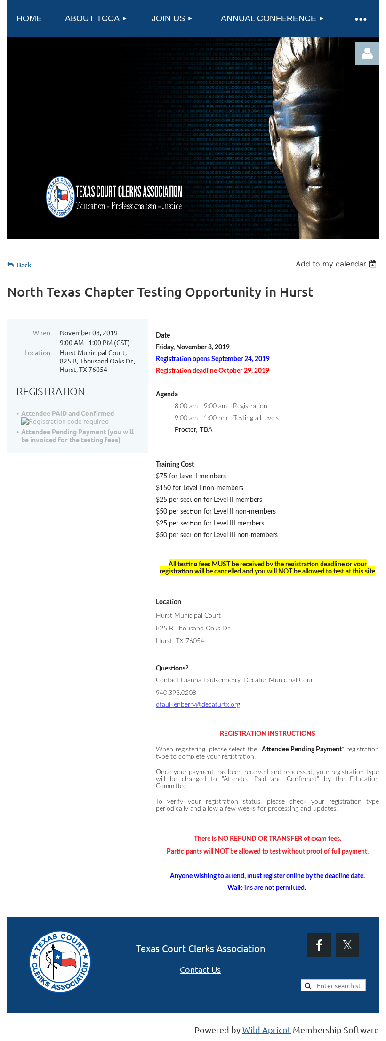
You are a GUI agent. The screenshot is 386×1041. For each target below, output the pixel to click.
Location (37, 352)
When (41, 332)
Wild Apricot (266, 1029)
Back (24, 264)
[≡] (360, 18)
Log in (367, 53)
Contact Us (200, 969)
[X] (347, 945)
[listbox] (337, 263)
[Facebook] (319, 945)
